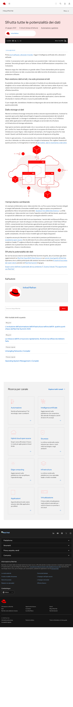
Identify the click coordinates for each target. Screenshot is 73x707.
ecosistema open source (13, 240)
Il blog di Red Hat (8, 11)
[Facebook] (62, 534)
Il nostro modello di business (9, 576)
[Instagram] (70, 534)
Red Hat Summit (31, 263)
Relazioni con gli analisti (7, 583)
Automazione (16, 408)
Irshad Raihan (15, 33)
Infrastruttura (46, 469)
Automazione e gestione (49, 28)
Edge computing (17, 469)
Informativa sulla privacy (7, 620)
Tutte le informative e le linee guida (58, 620)
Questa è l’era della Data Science (47, 211)
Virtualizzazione (47, 497)
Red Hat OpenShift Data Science (29, 258)
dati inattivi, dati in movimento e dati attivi (52, 143)
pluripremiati (55, 568)
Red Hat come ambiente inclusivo (9, 611)
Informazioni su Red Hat (7, 606)
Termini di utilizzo (30, 620)
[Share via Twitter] (18, 41)
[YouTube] (58, 534)
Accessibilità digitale (6, 622)
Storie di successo (6, 580)
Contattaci (28, 608)
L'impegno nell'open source (44, 576)
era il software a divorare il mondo (21, 55)
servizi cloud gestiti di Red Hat (55, 258)
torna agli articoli (10, 50)
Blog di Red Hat (53, 608)
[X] (66, 534)
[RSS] (65, 41)
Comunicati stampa (42, 573)
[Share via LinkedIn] (15, 41)
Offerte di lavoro (41, 583)
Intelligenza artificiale (49, 408)
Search (63, 308)
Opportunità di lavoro (31, 606)
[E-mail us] (20, 41)
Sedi (2, 608)
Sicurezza (44, 438)
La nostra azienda (6, 573)
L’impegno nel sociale (43, 580)
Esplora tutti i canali (56, 389)
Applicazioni (15, 498)
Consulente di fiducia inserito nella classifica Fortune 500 (45, 567)
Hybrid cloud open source (21, 438)
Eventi (51, 606)
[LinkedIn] (53, 534)
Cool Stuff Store (29, 611)
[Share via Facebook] (13, 41)
